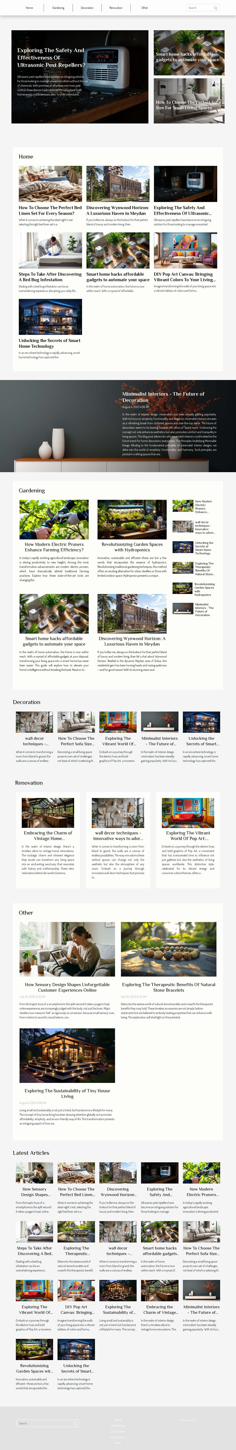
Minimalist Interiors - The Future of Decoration (204, 610)
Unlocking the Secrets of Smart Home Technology (204, 548)
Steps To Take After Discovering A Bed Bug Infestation (34, 1253)
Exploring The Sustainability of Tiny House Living (67, 1093)
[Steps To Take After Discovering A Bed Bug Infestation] (50, 250)
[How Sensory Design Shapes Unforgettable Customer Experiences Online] (67, 949)
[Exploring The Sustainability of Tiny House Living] (67, 1055)
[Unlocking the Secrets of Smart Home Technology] (50, 316)
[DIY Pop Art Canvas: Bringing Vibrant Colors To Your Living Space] (185, 250)
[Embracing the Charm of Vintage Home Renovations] (48, 812)
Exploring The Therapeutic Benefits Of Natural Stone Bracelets (204, 570)
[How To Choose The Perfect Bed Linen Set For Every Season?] (50, 183)
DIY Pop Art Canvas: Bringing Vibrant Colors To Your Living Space (183, 280)
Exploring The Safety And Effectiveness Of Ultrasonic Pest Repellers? (51, 57)
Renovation (116, 8)
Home (29, 8)
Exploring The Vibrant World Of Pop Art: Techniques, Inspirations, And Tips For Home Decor (188, 841)
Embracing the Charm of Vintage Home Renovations (48, 838)
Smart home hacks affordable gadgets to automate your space (54, 641)
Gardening (58, 8)
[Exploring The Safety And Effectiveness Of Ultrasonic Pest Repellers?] (185, 183)
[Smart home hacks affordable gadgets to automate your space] (118, 250)
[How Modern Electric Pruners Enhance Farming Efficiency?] (54, 519)
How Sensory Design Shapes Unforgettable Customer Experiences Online (67, 987)
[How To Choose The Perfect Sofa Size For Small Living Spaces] (76, 722)
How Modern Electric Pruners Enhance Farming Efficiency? (54, 547)
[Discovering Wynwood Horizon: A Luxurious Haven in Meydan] (118, 183)
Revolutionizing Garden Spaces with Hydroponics (132, 547)
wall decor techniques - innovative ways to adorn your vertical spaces (204, 531)
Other (145, 8)
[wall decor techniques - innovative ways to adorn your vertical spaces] (183, 526)
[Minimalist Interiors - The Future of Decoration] (183, 609)
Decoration (87, 8)
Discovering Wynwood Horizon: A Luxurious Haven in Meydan (132, 641)
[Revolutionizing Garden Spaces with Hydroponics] (132, 519)
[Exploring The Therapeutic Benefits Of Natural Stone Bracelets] (183, 568)
